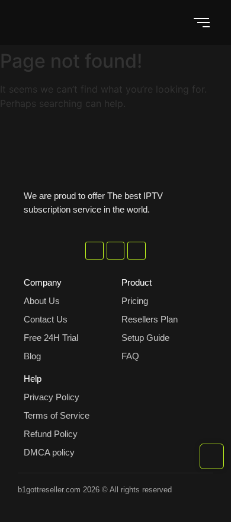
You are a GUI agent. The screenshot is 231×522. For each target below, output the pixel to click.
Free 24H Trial (51, 338)
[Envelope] (136, 251)
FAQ (130, 356)
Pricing (134, 301)
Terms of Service (56, 415)
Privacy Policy (51, 397)
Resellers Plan (149, 319)
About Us (42, 301)
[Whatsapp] (94, 251)
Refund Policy (51, 434)
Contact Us (46, 319)
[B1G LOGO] (115, 146)
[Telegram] (116, 251)
